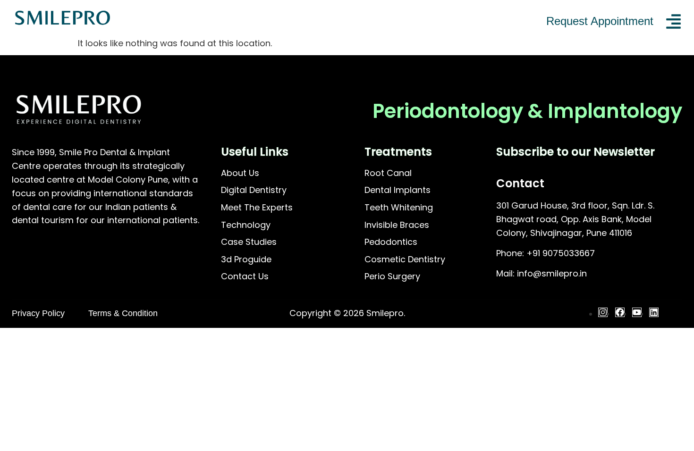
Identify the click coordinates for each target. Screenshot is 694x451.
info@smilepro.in (552, 273)
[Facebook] (620, 312)
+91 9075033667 (560, 253)
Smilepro (385, 313)
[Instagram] (603, 312)
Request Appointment (599, 21)
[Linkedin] (654, 312)
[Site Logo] (62, 25)
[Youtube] (637, 312)
